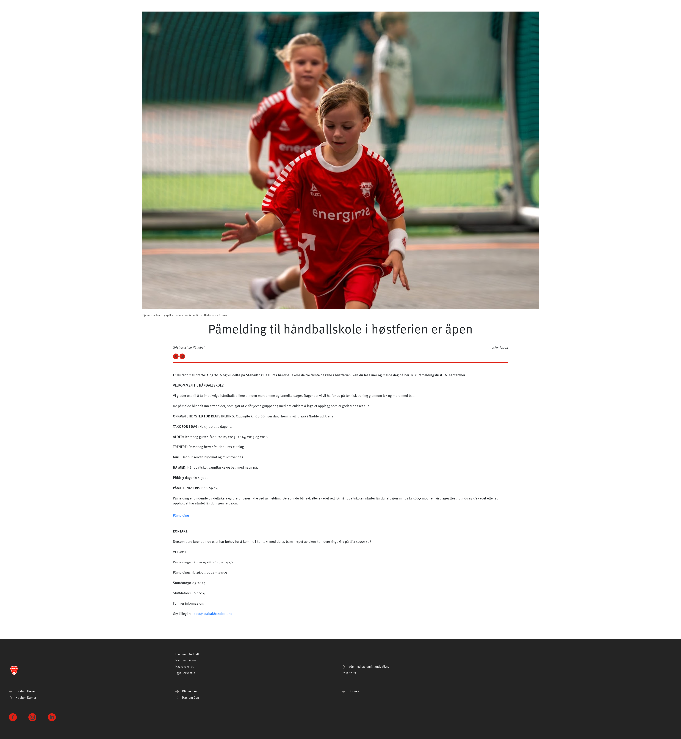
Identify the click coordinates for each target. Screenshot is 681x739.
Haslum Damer (25, 697)
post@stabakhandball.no (212, 613)
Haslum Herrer (25, 691)
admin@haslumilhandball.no (368, 666)
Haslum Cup (190, 697)
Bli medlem (189, 691)
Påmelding (181, 515)
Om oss (353, 691)
